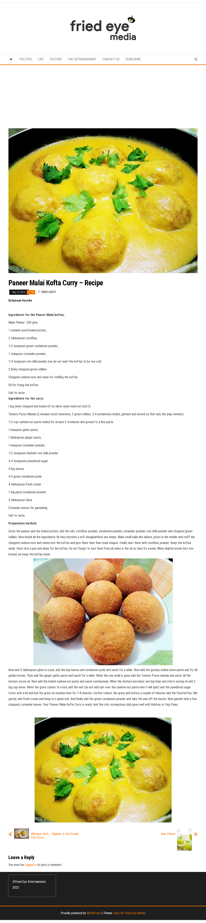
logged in (30, 865)
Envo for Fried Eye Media (129, 913)
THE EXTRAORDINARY (82, 59)
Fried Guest (48, 292)
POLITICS (26, 59)
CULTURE (56, 59)
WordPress (94, 913)
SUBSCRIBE (133, 59)
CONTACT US (110, 59)
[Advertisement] (103, 95)
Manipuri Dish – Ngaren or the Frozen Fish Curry (55, 835)
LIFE (41, 59)
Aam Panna (168, 834)
